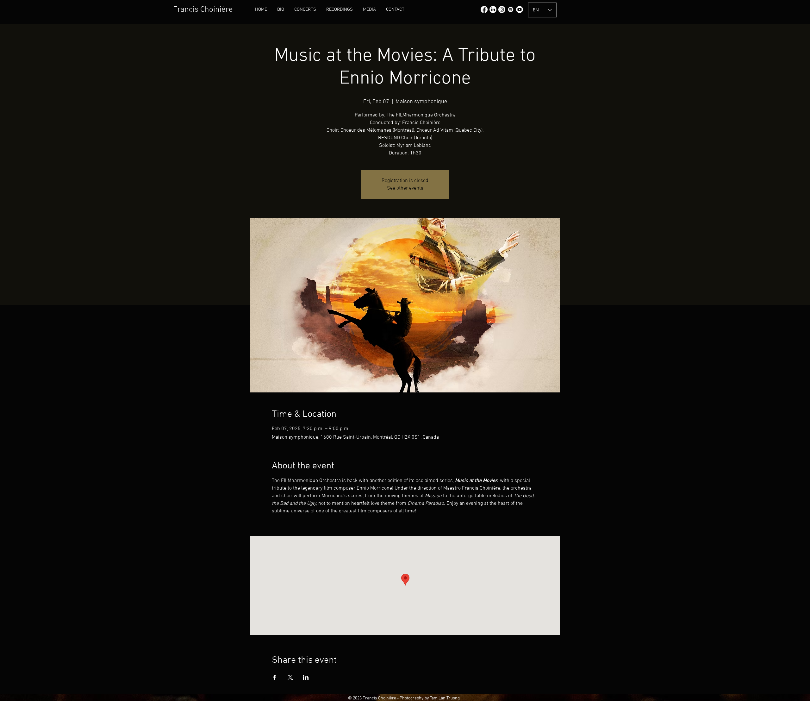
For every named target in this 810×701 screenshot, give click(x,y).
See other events (405, 188)
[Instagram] (501, 9)
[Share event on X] (290, 677)
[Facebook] (484, 9)
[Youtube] (519, 9)
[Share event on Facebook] (275, 677)
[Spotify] (510, 9)
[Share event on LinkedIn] (306, 677)
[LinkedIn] (492, 9)
